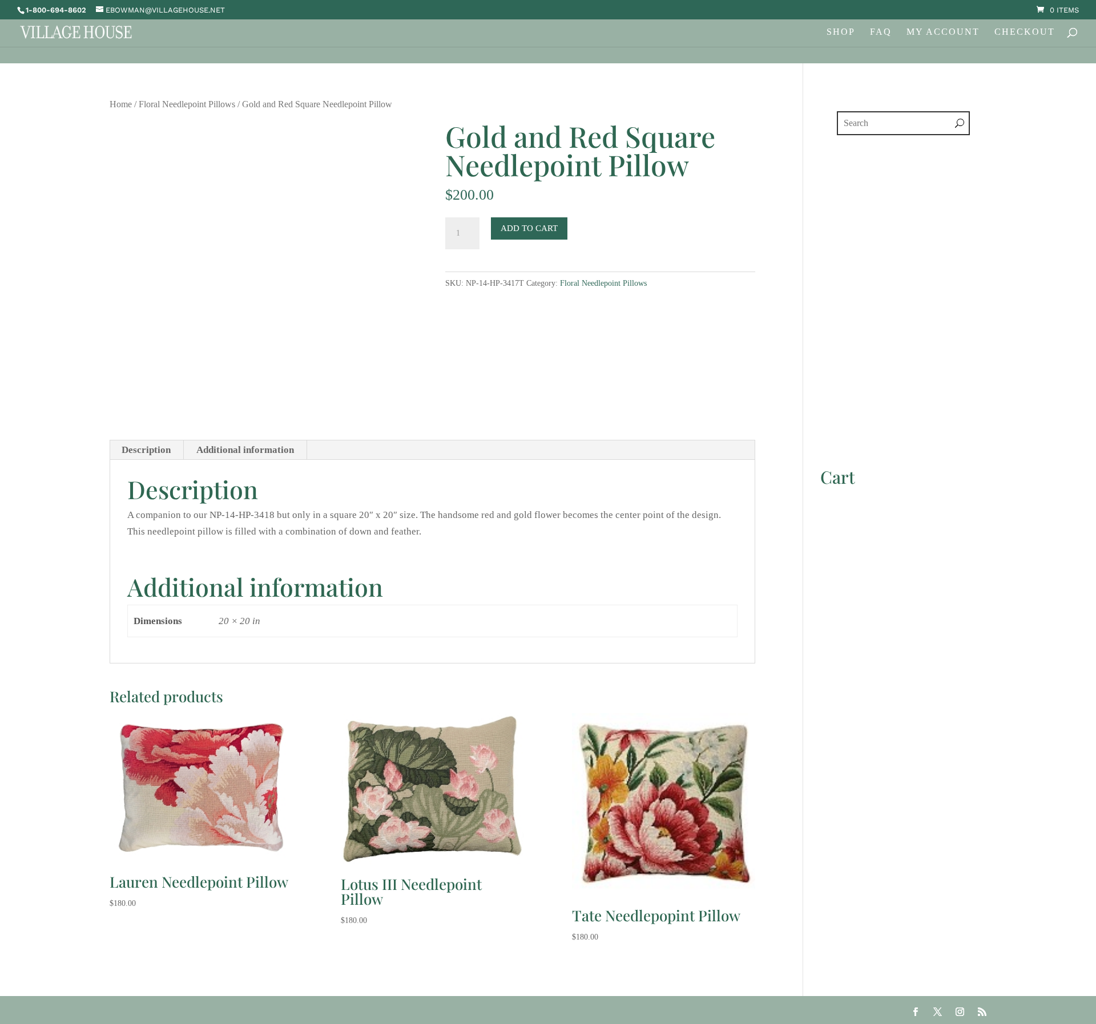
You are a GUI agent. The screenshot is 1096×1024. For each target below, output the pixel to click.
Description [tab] (146, 449)
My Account (943, 32)
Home (121, 104)
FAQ (881, 32)
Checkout (1024, 32)
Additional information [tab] (245, 449)
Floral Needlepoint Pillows (187, 104)
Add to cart (529, 228)
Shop (841, 32)
